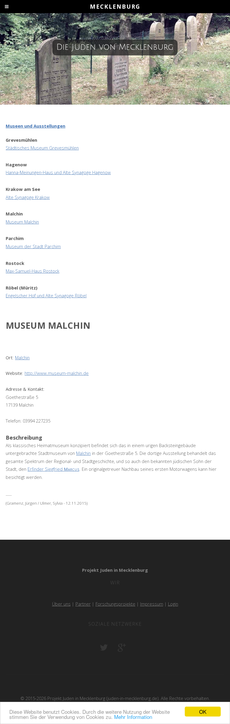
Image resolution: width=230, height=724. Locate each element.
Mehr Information (133, 716)
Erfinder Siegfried (53, 469)
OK (202, 711)
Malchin (22, 358)
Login (173, 604)
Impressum (151, 604)
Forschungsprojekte (115, 604)
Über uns (61, 604)
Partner (83, 604)
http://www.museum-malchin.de (57, 373)
